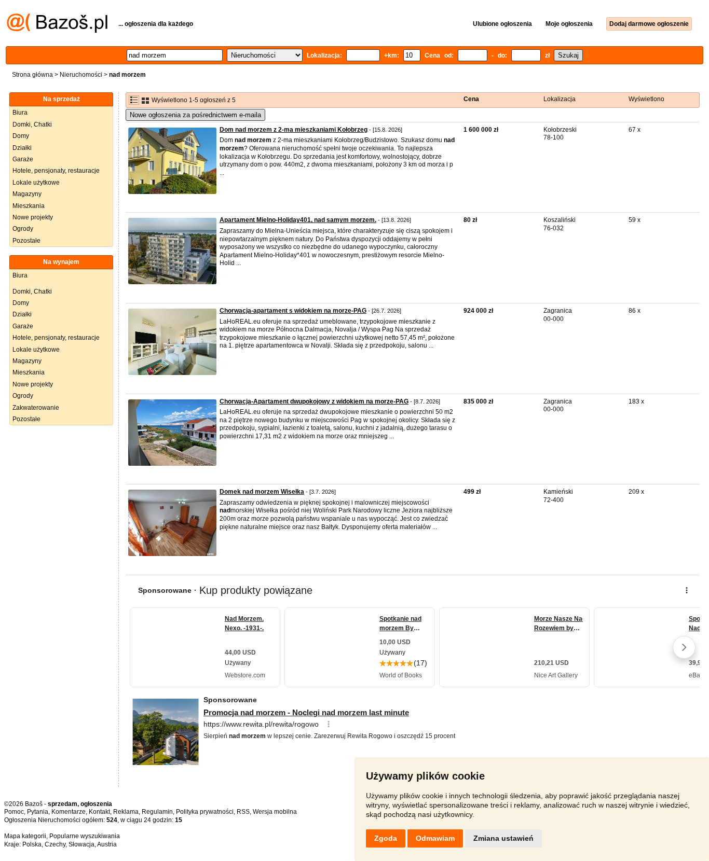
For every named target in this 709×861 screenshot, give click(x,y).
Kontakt (99, 811)
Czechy (55, 844)
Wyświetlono (646, 99)
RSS (243, 811)
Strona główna (32, 74)
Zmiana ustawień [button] (503, 838)
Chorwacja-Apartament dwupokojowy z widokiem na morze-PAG (314, 401)
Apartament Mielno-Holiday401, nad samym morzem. (298, 220)
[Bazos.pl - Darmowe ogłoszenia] (57, 30)
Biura (20, 112)
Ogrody (22, 228)
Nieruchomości (81, 74)
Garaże (22, 159)
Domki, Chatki (32, 124)
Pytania (37, 811)
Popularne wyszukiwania (84, 836)
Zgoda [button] (385, 838)
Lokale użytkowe (36, 182)
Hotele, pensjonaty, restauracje (56, 170)
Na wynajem (61, 262)
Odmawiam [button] (435, 838)
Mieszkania (28, 206)
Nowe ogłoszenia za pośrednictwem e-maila (195, 115)
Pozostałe (26, 240)
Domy (20, 136)
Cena (471, 99)
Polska (32, 844)
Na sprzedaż (61, 99)
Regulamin (157, 811)
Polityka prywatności (205, 811)
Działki (22, 147)
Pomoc (14, 811)
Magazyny (27, 194)
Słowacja (81, 844)
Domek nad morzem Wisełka (262, 491)
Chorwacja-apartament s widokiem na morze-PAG (293, 310)
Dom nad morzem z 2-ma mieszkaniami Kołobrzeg (293, 129)
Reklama (126, 811)
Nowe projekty (32, 217)
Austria (107, 844)
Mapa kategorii (25, 836)
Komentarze (68, 811)
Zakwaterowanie (35, 407)
